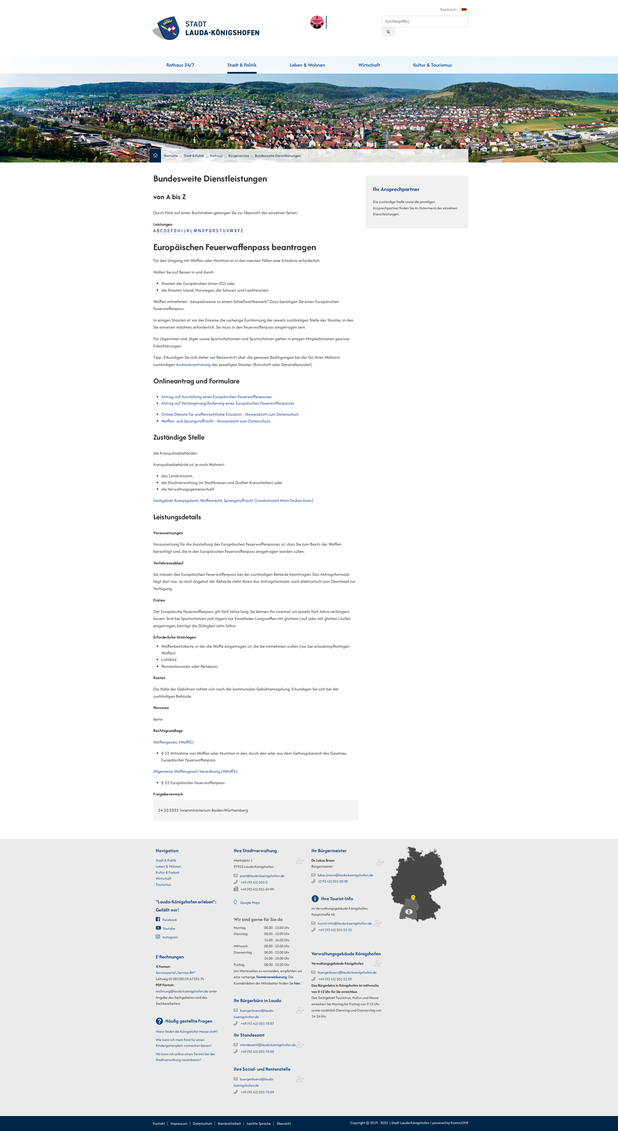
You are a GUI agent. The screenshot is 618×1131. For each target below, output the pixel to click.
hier (297, 983)
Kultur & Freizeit (167, 872)
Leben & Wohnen (307, 64)
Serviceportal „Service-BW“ (176, 972)
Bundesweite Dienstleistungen (278, 155)
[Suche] (388, 31)
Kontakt (159, 1123)
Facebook (169, 919)
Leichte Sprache (259, 1123)
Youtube (169, 928)
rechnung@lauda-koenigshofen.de (182, 991)
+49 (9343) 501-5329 (335, 979)
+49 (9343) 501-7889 (257, 1092)
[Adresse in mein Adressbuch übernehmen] (300, 861)
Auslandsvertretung (194, 364)
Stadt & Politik (242, 64)
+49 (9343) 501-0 (254, 882)
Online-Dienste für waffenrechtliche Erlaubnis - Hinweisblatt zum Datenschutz (230, 414)
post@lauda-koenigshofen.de (262, 875)
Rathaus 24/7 (180, 64)
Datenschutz (202, 1123)
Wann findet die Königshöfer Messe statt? (187, 1031)
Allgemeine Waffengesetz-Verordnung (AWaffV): (196, 771)
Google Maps (250, 902)
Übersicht (284, 1123)
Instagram (170, 937)
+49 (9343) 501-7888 (257, 1051)
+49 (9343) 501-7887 (257, 1023)
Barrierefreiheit (229, 1123)
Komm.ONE (459, 1122)
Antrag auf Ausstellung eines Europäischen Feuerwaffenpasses (216, 397)
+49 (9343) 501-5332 (335, 929)
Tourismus (163, 884)
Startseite (170, 155)
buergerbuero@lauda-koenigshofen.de (347, 972)
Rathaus (216, 155)
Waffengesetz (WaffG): (173, 742)
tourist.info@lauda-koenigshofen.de (345, 923)
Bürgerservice (238, 155)
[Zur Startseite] (206, 27)
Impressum (179, 1123)
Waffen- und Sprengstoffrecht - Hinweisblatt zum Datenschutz (215, 421)
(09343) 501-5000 (333, 881)
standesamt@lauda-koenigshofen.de (268, 1044)
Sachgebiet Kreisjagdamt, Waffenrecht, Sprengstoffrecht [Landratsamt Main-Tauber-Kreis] (233, 500)
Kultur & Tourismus (432, 64)
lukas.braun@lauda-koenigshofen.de (345, 875)
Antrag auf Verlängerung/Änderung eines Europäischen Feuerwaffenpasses (228, 403)
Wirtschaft (369, 64)
